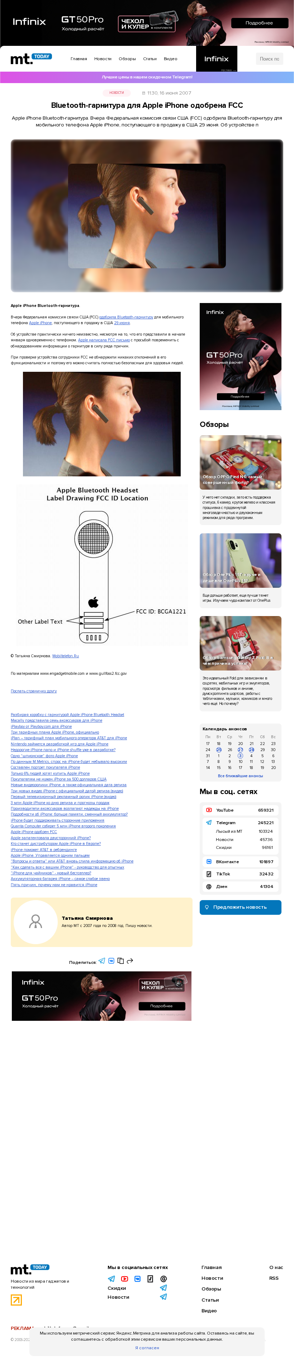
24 (207, 750)
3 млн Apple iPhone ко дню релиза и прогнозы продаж (60, 803)
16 (229, 767)
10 (240, 761)
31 (208, 756)
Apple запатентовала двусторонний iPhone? (51, 838)
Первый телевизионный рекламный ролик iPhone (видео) (63, 796)
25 (219, 750)
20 (240, 743)
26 (230, 750)
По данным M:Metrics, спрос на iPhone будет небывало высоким (69, 761)
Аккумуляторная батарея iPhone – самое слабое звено (60, 878)
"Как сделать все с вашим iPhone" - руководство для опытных (67, 867)
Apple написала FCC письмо (104, 340)
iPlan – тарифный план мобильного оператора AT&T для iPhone (69, 738)
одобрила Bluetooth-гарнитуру (126, 317)
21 (251, 743)
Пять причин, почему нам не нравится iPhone (54, 885)
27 (240, 750)
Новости (116, 93)
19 (229, 743)
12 (262, 761)
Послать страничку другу (34, 691)
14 (208, 767)
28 (251, 750)
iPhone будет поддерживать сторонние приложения (57, 820)
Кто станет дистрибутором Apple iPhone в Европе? (56, 843)
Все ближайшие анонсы (240, 776)
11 (251, 761)
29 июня (122, 323)
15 (218, 767)
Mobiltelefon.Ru (65, 656)
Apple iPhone (40, 323)
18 (218, 743)
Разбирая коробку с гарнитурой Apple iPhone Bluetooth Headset (67, 714)
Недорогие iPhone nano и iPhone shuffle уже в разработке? (63, 750)
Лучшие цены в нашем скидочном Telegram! (147, 77)
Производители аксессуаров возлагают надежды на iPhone (65, 808)
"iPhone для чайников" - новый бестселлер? (51, 873)
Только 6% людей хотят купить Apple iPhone (50, 773)
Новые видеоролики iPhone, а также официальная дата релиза (69, 785)
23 (273, 743)
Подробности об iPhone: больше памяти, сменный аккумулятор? (69, 814)
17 (208, 743)
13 (273, 761)
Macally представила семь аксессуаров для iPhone (56, 720)
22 (262, 743)
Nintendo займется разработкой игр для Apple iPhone (59, 744)
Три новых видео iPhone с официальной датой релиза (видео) (67, 791)
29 (262, 750)
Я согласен (147, 1348)
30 (273, 750)
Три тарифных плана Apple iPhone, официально (55, 732)
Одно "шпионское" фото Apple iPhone (44, 756)
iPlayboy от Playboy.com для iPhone (41, 726)
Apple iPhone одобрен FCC (34, 832)
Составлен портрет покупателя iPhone (45, 767)
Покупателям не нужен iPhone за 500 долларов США (58, 779)
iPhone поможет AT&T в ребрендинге (44, 849)
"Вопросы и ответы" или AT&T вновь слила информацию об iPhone (72, 861)
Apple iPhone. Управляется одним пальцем (50, 855)
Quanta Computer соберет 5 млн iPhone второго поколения (63, 826)
